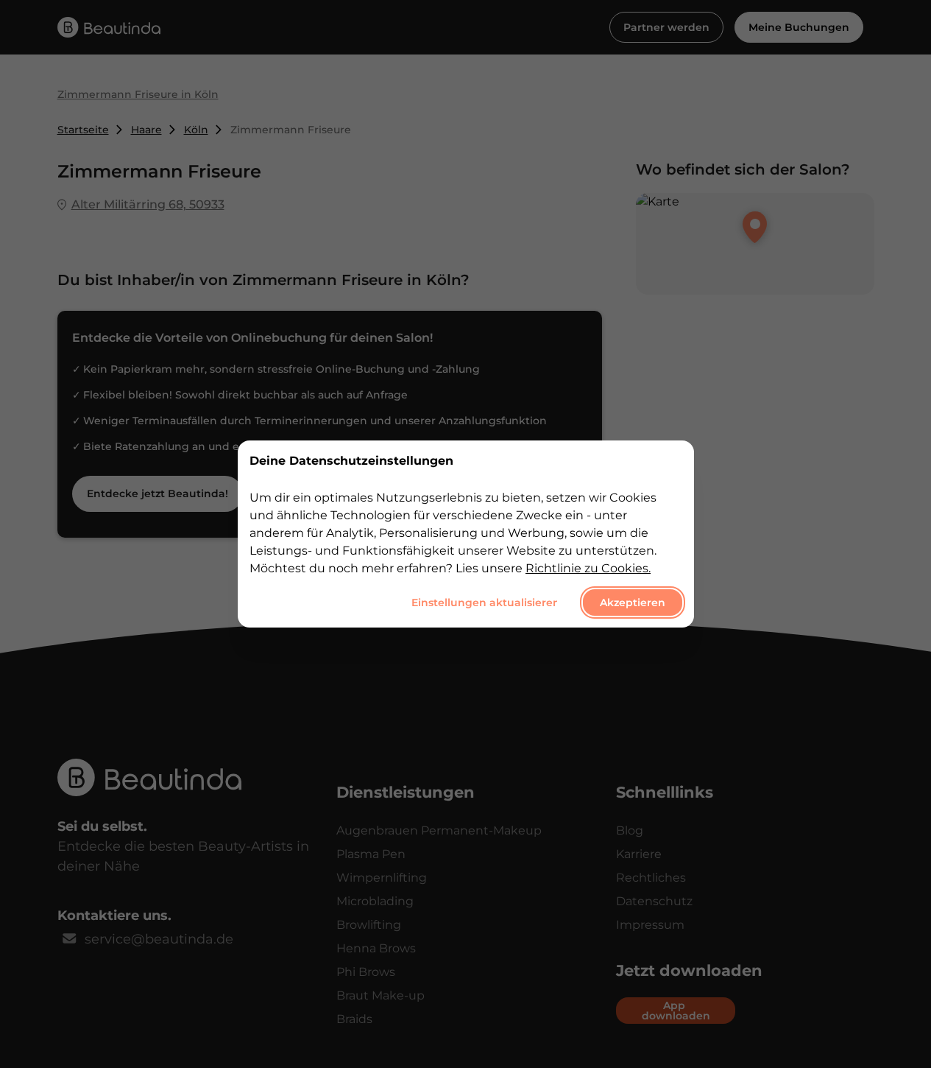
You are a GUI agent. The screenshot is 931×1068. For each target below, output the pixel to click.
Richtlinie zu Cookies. (588, 568)
